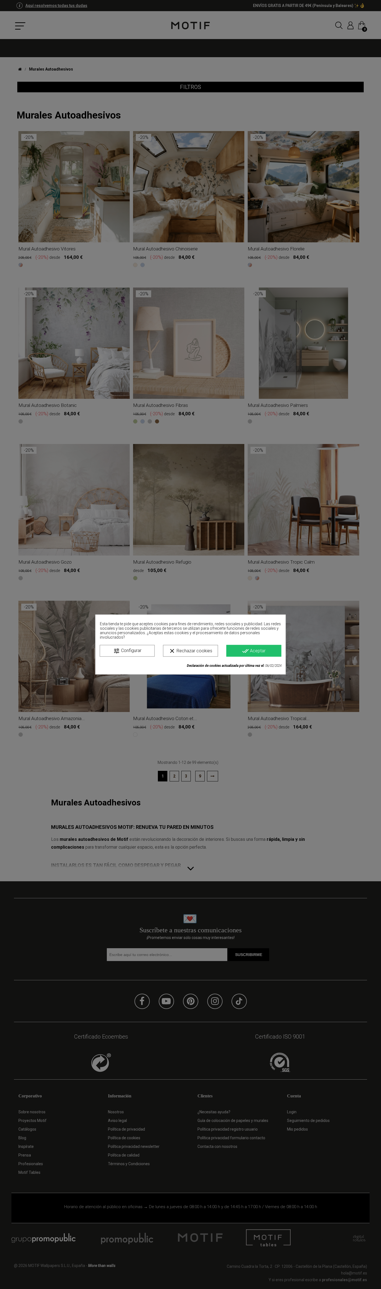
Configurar (127, 651)
